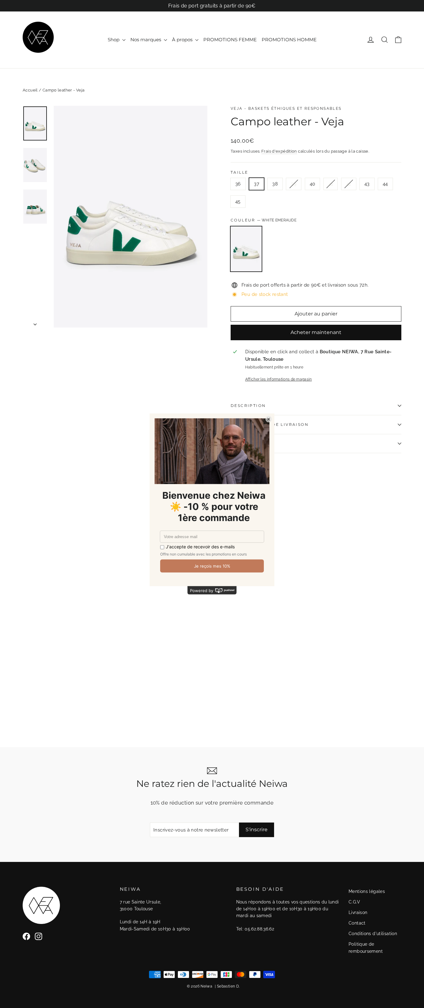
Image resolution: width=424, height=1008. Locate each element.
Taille (239, 172)
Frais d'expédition (279, 151)
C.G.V (354, 901)
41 (330, 184)
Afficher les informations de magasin (278, 379)
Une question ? (252, 443)
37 (256, 184)
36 (238, 184)
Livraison (358, 912)
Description (248, 405)
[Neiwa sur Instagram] (38, 936)
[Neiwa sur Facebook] (26, 936)
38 (275, 184)
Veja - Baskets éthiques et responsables (286, 108)
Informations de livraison (270, 424)
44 (385, 184)
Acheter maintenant (316, 332)
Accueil (30, 90)
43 (367, 184)
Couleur (263, 220)
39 (293, 184)
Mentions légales (367, 891)
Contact (357, 923)
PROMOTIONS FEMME (230, 39)
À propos (183, 39)
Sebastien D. (228, 986)
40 (312, 184)
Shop (114, 39)
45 (238, 201)
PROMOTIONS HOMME (289, 39)
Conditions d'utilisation (373, 933)
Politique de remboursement (366, 947)
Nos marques (146, 39)
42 (348, 184)
